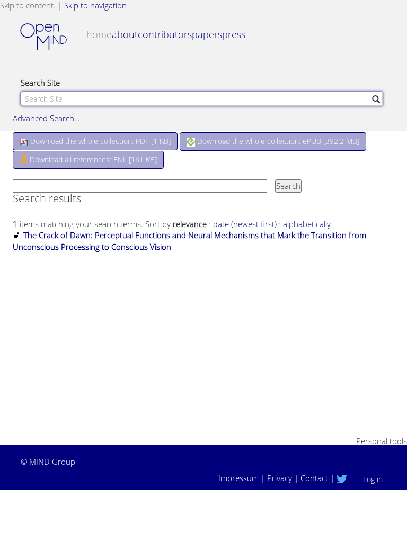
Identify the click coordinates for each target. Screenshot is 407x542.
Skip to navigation (95, 5)
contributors (165, 34)
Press (233, 34)
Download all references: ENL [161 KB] (92, 160)
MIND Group (52, 461)
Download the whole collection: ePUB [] (277, 141)
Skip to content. (28, 5)
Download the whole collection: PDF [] (99, 141)
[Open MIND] (53, 37)
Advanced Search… (46, 118)
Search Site (40, 82)
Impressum (238, 478)
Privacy (279, 478)
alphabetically (307, 224)
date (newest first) (245, 224)
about (125, 34)
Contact (314, 478)
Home (99, 34)
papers (207, 34)
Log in (373, 479)
